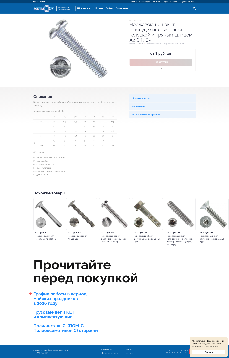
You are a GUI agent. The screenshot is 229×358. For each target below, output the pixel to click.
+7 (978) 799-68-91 (188, 2)
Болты (99, 8)
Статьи (134, 2)
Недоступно (161, 62)
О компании (106, 349)
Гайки (109, 8)
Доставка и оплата (109, 353)
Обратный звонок (170, 2)
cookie (216, 341)
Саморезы (122, 8)
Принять (209, 352)
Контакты (157, 2)
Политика (129, 349)
